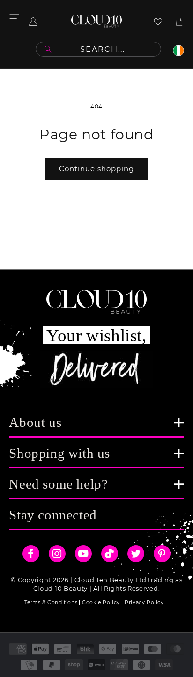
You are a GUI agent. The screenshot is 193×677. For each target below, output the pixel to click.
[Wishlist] (158, 21)
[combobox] (98, 49)
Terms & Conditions (50, 602)
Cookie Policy (101, 602)
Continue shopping (96, 168)
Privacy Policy (144, 602)
